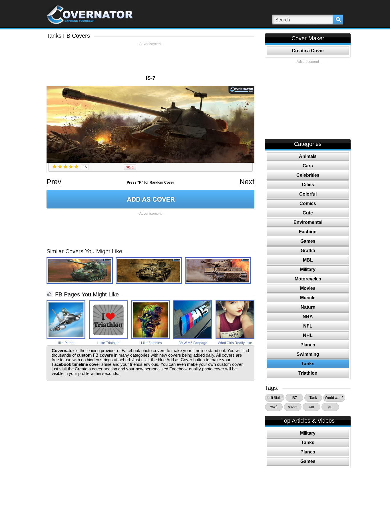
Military (307, 269)
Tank (313, 398)
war (311, 407)
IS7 (294, 398)
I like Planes (66, 343)
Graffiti (308, 250)
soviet (292, 407)
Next (247, 182)
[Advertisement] (150, 59)
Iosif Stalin (275, 398)
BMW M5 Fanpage (192, 343)
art (330, 407)
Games (307, 241)
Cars (308, 165)
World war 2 (334, 398)
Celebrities (307, 175)
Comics (307, 203)
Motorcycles (308, 278)
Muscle (307, 297)
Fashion (308, 231)
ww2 (274, 407)
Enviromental (307, 222)
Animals (308, 156)
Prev (54, 182)
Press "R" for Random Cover (150, 182)
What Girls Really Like (235, 343)
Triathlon (307, 373)
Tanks (307, 363)
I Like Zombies (150, 343)
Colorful (308, 194)
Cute (308, 212)
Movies (307, 288)
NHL (308, 335)
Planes (307, 344)
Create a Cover (308, 50)
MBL (308, 260)
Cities (308, 184)
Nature (308, 307)
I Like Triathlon (108, 343)
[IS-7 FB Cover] (150, 199)
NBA (308, 316)
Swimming (308, 354)
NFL (307, 326)
